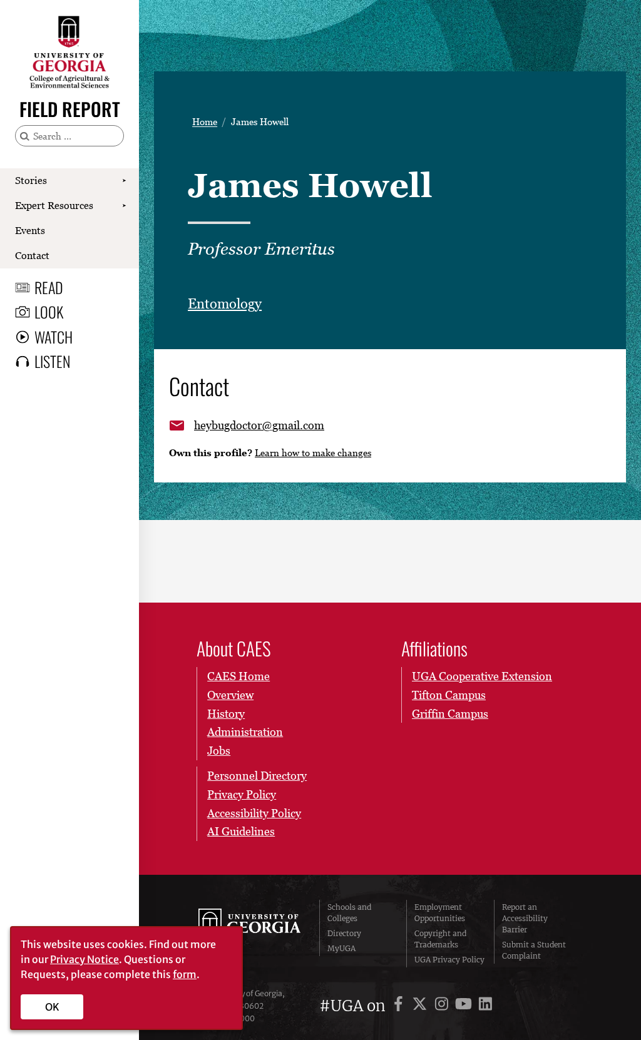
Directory (344, 933)
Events (30, 230)
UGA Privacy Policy (449, 959)
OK (52, 1007)
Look (48, 311)
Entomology (225, 303)
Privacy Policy (241, 794)
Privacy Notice (84, 959)
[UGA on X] (422, 1006)
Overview (230, 694)
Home (204, 121)
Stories (31, 180)
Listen (52, 361)
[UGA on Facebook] (400, 1006)
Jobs (218, 750)
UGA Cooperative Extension (482, 676)
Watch (53, 336)
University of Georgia (249, 934)
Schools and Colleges (349, 912)
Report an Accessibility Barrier (525, 918)
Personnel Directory (257, 775)
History (226, 713)
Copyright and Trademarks (440, 939)
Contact (32, 255)
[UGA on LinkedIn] (485, 1006)
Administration (245, 731)
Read (48, 287)
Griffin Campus (450, 713)
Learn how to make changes (313, 452)
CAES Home (238, 676)
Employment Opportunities (439, 912)
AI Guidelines (241, 831)
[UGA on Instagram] (443, 1006)
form (185, 974)
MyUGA (341, 948)
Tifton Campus (449, 694)
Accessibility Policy (254, 813)
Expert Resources (54, 205)
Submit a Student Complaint (534, 950)
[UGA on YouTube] (465, 1006)
